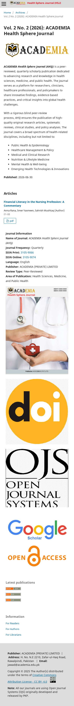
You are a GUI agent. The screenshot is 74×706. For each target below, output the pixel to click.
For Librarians (13, 634)
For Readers (12, 623)
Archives (20, 12)
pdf (11, 221)
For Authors (12, 629)
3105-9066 (27, 252)
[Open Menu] (4, 4)
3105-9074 (29, 257)
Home (7, 12)
